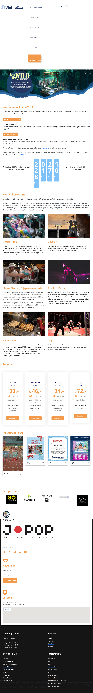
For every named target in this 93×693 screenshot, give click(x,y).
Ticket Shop (12, 418)
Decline (8, 691)
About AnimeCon (36, 7)
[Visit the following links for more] (4, 552)
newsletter (45, 148)
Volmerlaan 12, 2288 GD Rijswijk (13, 604)
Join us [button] (33, 17)
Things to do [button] (34, 27)
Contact (35, 47)
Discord (10, 155)
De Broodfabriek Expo (10, 602)
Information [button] (33, 37)
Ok (2, 691)
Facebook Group (22, 155)
